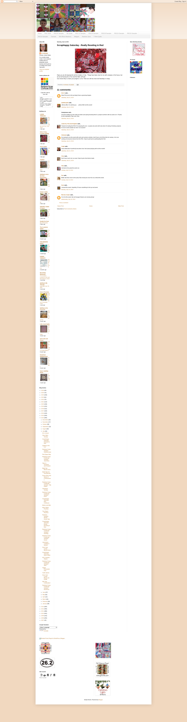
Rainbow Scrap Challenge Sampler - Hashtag (46, 531)
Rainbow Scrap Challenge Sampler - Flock (46, 494)
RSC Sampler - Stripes (46, 558)
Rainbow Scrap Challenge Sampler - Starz (46, 563)
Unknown (64, 135)
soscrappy (52, 9)
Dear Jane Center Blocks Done (46, 549)
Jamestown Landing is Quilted (45, 544)
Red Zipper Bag (46, 454)
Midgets (76, 36)
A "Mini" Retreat (49, 376)
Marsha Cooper (65, 195)
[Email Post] (77, 84)
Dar (62, 175)
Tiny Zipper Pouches (45, 512)
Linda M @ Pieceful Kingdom (69, 123)
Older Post (121, 206)
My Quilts (69, 33)
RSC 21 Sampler (80, 33)
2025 (42, 392)
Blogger (101, 699)
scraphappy (44, 53)
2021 (42, 402)
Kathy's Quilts (44, 192)
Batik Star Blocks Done (46, 469)
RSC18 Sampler (106, 33)
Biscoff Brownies (44, 222)
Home (40, 33)
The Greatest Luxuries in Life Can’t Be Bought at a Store (45, 277)
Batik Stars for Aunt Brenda (46, 472)
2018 (42, 408)
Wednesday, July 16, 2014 (68, 199)
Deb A (63, 93)
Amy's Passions (44, 292)
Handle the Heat (44, 221)
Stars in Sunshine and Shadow (46, 465)
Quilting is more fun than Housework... (44, 176)
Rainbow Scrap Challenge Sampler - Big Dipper (46, 484)
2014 (42, 417)
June (44, 592)
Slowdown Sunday (45, 489)
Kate (62, 185)
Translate (45, 631)
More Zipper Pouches (45, 508)
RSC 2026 (48, 33)
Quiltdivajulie (64, 102)
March (44, 599)
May (44, 594)
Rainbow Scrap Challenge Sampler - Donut (46, 538)
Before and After (46, 505)
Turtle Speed (45, 572)
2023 (42, 397)
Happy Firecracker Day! (46, 569)
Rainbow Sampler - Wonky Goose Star (46, 517)
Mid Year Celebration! (46, 582)
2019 (42, 406)
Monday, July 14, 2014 (67, 189)
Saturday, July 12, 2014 (67, 97)
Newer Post (60, 206)
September (46, 426)
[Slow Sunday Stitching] (139, 55)
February (45, 601)
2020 (42, 404)
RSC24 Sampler (59, 33)
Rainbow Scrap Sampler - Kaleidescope (46, 451)
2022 (42, 399)
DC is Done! (45, 433)
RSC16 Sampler (119, 33)
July (44, 431)
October (45, 424)
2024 (42, 395)
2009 (42, 615)
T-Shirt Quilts (98, 36)
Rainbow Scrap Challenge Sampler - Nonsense (46, 587)
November (45, 422)
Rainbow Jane (86, 36)
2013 (42, 606)
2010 (42, 613)
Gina (62, 165)
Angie (63, 146)
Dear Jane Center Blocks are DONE (45, 577)
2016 (42, 413)
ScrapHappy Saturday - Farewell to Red (46, 441)
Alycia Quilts (43, 146)
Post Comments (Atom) (70, 209)
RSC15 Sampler (132, 33)
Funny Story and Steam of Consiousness (46, 477)
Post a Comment (63, 202)
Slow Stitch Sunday (45, 436)
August (45, 429)
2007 (42, 620)
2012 (42, 609)
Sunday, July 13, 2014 (67, 170)
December (45, 419)
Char (62, 156)
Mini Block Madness (65, 36)
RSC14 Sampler (43, 36)
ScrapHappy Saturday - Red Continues (45, 501)
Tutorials (53, 36)
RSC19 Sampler (93, 33)
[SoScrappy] (46, 90)
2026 (42, 390)
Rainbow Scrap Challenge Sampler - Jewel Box (46, 459)
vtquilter (42, 159)
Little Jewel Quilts (45, 324)
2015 (42, 415)
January (45, 603)
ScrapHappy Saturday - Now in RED (46, 554)
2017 (42, 411)
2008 (42, 618)
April (44, 597)
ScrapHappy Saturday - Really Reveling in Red (46, 524)
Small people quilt (49, 233)
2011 (42, 611)
